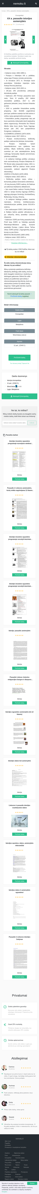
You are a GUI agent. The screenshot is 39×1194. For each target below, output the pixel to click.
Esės (6, 1155)
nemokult (19, 3)
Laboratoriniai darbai (10, 1160)
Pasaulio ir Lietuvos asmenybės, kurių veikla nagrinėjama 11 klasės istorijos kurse (19, 490)
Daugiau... (5, 1191)
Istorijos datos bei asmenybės (19, 761)
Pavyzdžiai (8, 1162)
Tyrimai (7, 1167)
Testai (25, 1165)
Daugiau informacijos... (19, 243)
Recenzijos (8, 1165)
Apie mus (8, 1141)
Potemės (17, 1174)
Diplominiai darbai (19, 1153)
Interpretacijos (16, 1155)
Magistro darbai (9, 1179)
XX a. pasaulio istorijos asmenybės (18, 11)
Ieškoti (32, 423)
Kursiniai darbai (20, 1158)
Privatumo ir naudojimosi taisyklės (15, 1147)
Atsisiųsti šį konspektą (20, 63)
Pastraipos (8, 1174)
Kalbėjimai (8, 1177)
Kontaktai (8, 1145)
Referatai (26, 1167)
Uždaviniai (16, 1167)
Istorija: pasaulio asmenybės (19, 631)
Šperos (18, 1165)
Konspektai (20, 314)
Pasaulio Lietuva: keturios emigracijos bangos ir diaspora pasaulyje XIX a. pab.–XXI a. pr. (19, 679)
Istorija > (4, 11)
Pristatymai (24, 1172)
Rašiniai (18, 1162)
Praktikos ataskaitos (11, 1172)
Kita (6, 1169)
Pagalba (7, 1143)
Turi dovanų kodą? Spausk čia (19, 363)
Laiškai (13, 1169)
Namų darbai (24, 1160)
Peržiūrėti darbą (19, 357)
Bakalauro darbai (23, 1179)
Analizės (7, 1153)
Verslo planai (18, 1177)
